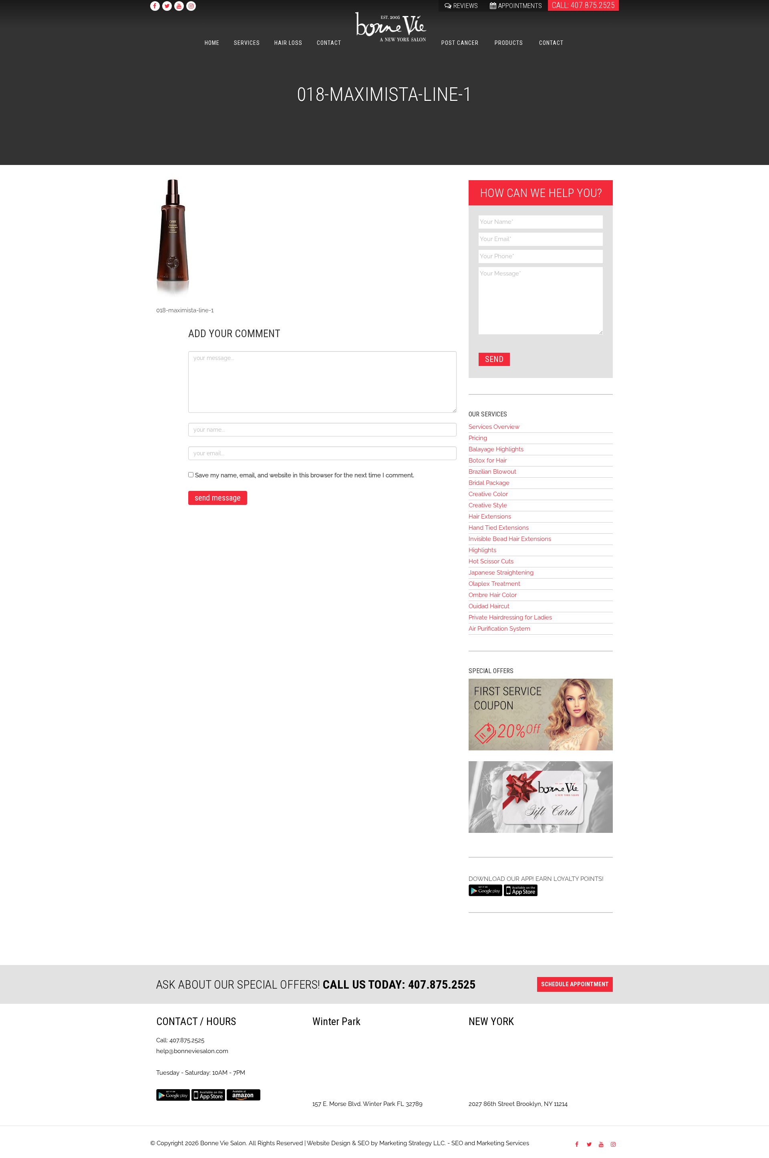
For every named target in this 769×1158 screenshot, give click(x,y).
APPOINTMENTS (520, 6)
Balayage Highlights (496, 449)
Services (247, 43)
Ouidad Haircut (489, 606)
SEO (363, 1143)
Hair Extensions (490, 516)
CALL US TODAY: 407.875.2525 (399, 984)
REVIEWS (465, 6)
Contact (329, 43)
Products (509, 43)
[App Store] (520, 889)
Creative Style (488, 505)
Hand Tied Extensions (499, 527)
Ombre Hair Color (493, 595)
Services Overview (494, 426)
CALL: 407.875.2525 (583, 5)
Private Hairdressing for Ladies (510, 617)
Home (212, 43)
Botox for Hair (488, 460)
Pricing (478, 438)
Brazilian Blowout (492, 471)
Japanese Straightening (501, 572)
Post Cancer (460, 43)
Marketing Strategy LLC (412, 1143)
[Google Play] (485, 889)
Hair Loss (288, 43)
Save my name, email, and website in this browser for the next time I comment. (304, 475)
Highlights (482, 550)
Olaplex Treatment (494, 583)
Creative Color (488, 494)
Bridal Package (489, 483)
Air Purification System (499, 628)
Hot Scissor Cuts (491, 561)
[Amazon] (243, 1094)
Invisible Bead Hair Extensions (510, 539)
